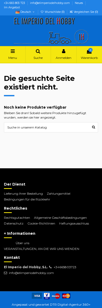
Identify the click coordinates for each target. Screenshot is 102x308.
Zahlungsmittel (58, 193)
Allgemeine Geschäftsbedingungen (60, 218)
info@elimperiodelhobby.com (50, 3)
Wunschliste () (54, 12)
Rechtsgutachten (17, 218)
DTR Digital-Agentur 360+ (70, 304)
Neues (79, 3)
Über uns (22, 243)
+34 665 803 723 (15, 3)
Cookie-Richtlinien (41, 223)
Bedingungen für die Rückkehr (27, 199)
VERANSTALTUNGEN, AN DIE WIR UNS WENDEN (41, 249)
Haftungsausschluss (74, 223)
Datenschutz (14, 223)
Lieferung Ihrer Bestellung (23, 193)
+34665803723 (65, 267)
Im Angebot (12, 7)
